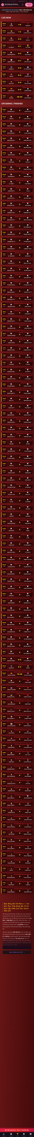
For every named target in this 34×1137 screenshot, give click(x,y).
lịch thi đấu (18, 940)
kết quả (24, 940)
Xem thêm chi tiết (16, 952)
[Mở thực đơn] (22, 4)
